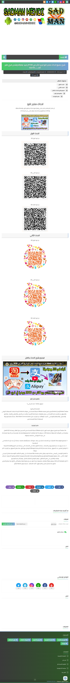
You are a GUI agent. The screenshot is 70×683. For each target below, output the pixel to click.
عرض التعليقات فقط (21, 524)
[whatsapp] (55, 2)
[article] (19, 501)
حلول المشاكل (31, 72)
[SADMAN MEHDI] (35, 16)
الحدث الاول (61, 84)
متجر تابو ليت (56, 96)
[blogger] (44, 2)
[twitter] (47, 2)
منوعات (24, 72)
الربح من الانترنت (62, 640)
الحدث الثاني (61, 87)
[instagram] (61, 2)
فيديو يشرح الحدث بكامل (58, 90)
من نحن (64, 660)
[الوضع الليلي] (65, 678)
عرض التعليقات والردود (8, 524)
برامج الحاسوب (36, 640)
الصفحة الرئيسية (40, 72)
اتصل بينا (64, 672)
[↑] (35, 679)
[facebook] (58, 2)
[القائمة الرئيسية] (4, 57)
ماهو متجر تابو (58, 93)
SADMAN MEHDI (51, 681)
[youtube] (63, 2)
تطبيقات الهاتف (24, 640)
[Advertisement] (35, 40)
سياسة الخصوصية (61, 668)
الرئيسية (62, 57)
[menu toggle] (67, 2)
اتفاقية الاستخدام (61, 664)
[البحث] (3, 2)
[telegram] (52, 2)
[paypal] (50, 2)
